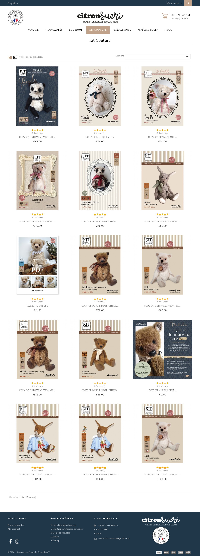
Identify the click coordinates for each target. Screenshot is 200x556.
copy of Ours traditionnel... (37, 137)
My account (14, 529)
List (15, 57)
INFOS (168, 29)
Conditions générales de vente (67, 529)
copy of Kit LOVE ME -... (100, 137)
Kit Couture (98, 29)
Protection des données (63, 525)
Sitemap (55, 540)
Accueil (33, 29)
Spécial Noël (122, 29)
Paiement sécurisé (60, 533)
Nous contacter (16, 525)
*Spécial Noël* (148, 29)
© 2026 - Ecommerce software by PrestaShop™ (29, 552)
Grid (10, 57)
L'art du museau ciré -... (162, 390)
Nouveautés (54, 29)
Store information (105, 518)
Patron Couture (37, 306)
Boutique (75, 29)
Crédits (55, 536)
